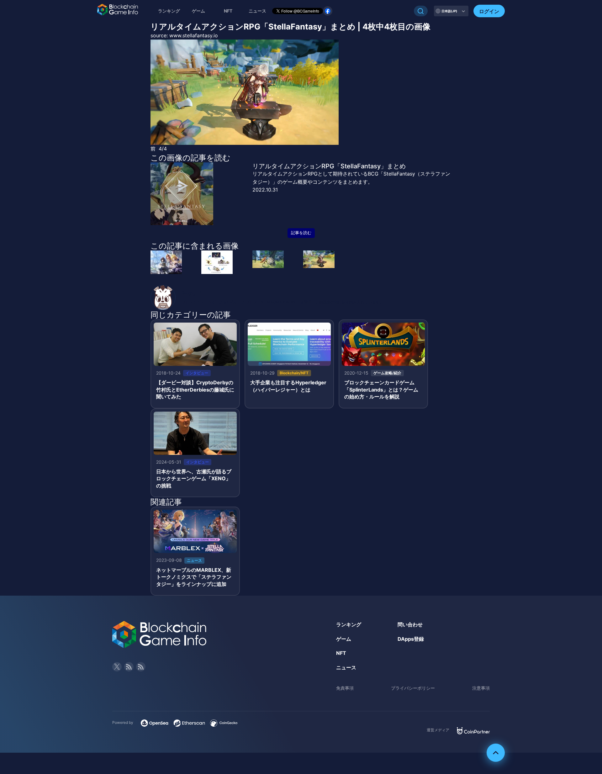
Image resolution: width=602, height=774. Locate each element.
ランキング (169, 10)
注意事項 (481, 688)
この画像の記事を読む (190, 157)
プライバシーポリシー (413, 688)
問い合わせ (410, 624)
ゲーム (198, 10)
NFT (228, 10)
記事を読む (301, 232)
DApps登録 (411, 639)
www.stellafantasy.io (193, 35)
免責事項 (345, 688)
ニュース (346, 667)
